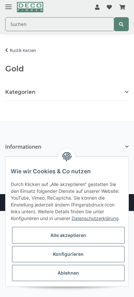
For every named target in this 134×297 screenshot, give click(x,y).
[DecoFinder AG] (30, 7)
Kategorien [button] (20, 92)
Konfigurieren (68, 254)
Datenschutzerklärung (95, 218)
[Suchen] (121, 24)
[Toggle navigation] (8, 4)
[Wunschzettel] (109, 7)
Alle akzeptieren (68, 235)
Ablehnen (68, 273)
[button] (97, 7)
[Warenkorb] (122, 7)
